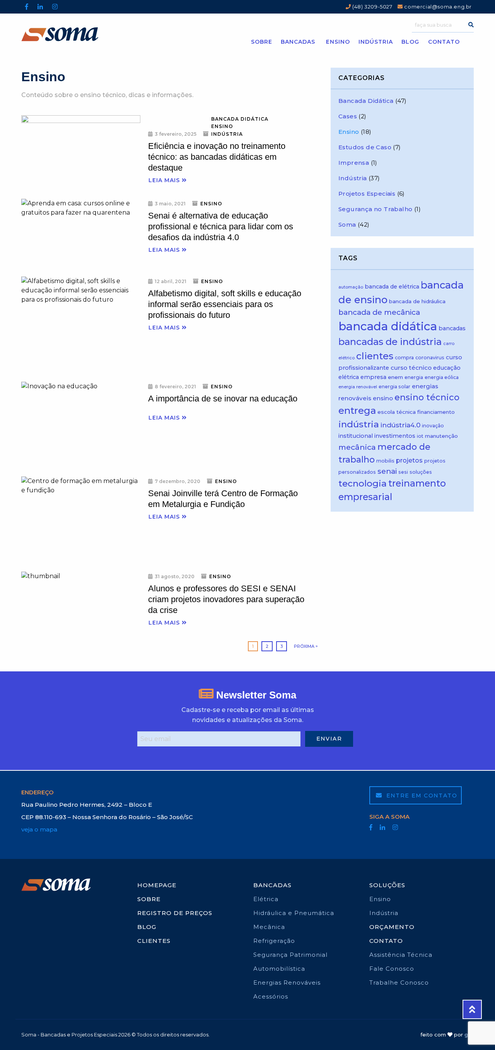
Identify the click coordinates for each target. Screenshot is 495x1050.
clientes (374, 356)
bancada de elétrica (392, 286)
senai (387, 471)
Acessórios (270, 996)
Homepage (156, 885)
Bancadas (298, 41)
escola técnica (396, 412)
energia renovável (357, 386)
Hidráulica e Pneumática (293, 913)
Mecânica (269, 926)
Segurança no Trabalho (375, 209)
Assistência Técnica (400, 954)
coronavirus (429, 357)
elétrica (348, 377)
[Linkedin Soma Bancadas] (40, 6)
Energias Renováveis (287, 982)
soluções (421, 472)
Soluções (387, 885)
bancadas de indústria (390, 341)
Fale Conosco (391, 968)
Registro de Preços (174, 913)
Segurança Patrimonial (290, 954)
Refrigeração (274, 940)
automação (350, 287)
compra (404, 357)
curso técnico (411, 367)
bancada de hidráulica (417, 301)
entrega (357, 410)
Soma (347, 224)
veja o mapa (39, 829)
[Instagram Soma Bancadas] (55, 6)
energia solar (394, 386)
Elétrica (265, 899)
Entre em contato (420, 795)
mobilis (385, 461)
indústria (358, 424)
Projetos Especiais (366, 193)
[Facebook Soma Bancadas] (26, 6)
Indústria (375, 41)
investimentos (394, 435)
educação (447, 367)
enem (395, 377)
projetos (409, 460)
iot (420, 436)
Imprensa (353, 162)
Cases (347, 116)
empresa (373, 377)
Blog (410, 41)
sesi (403, 472)
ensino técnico (426, 397)
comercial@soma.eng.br (437, 6)
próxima (304, 646)
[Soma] (78, 34)
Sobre (261, 41)
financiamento (436, 412)
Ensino (338, 41)
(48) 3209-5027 (372, 6)
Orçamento (392, 926)
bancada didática (387, 326)
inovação (433, 426)
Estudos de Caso (364, 147)
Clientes (154, 940)
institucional (355, 435)
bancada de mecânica (379, 312)
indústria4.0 (400, 425)
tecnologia (362, 483)
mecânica (357, 447)
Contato (444, 41)
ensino (383, 398)
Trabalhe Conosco (399, 982)
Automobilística (279, 968)
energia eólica (442, 377)
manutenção (441, 436)
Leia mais (165, 180)
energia (414, 377)
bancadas (452, 328)
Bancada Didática (239, 119)
